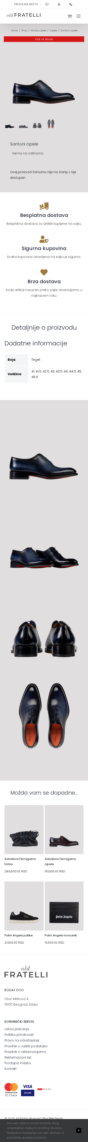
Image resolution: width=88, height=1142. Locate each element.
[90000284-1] (64, 892)
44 (66, 371)
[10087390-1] (64, 815)
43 (52, 371)
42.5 (46, 371)
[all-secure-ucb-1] (44, 1090)
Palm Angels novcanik (61, 935)
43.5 (59, 371)
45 (79, 371)
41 (32, 371)
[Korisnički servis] (47, 4)
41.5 (38, 371)
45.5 (34, 377)
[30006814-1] (24, 815)
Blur (45, 1118)
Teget (35, 359)
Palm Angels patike (19, 935)
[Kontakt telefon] (71, 4)
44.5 (72, 371)
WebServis (56, 1118)
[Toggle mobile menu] (78, 16)
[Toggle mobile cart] (69, 16)
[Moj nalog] (59, 4)
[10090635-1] (24, 892)
